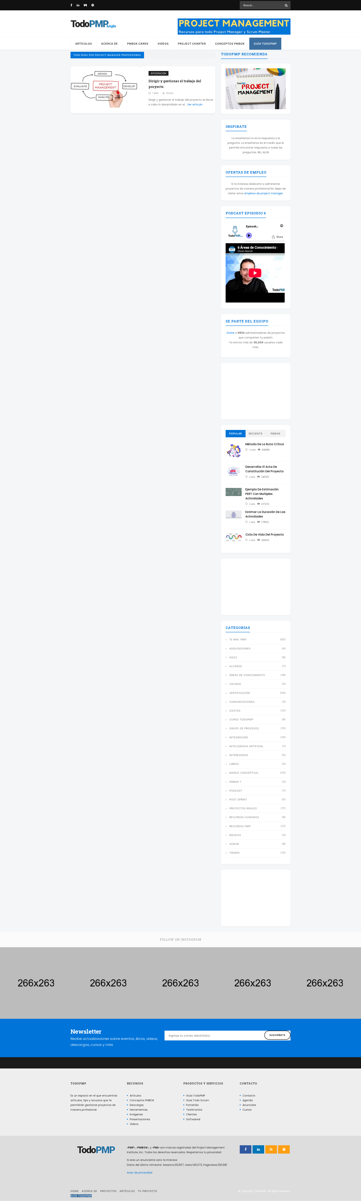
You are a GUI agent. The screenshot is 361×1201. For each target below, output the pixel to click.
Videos (163, 43)
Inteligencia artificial (246, 746)
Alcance (235, 666)
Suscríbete (277, 1035)
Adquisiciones (240, 648)
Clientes (191, 1114)
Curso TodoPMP (241, 719)
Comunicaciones (242, 701)
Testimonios (194, 1110)
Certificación (239, 692)
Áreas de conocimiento (247, 675)
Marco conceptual (244, 772)
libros (234, 763)
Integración (158, 73)
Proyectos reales (243, 808)
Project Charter (192, 43)
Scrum (234, 843)
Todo (89, 24)
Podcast (235, 790)
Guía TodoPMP (265, 43)
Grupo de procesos (244, 728)
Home (75, 1191)
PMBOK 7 (235, 781)
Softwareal (193, 1119)
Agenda (248, 1100)
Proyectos (108, 1191)
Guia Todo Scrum (197, 1100)
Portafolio (192, 1105)
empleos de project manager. (264, 193)
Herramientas (139, 1110)
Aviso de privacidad (139, 1172)
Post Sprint (238, 799)
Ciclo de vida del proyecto (264, 534)
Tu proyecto (147, 1191)
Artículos (83, 43)
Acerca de (109, 43)
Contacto (249, 1095)
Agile (233, 657)
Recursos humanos (244, 817)
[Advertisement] (256, 391)
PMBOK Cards (137, 43)
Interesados (238, 755)
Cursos (247, 1110)
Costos (234, 710)
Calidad (235, 683)
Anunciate (249, 1105)
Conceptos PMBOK (230, 43)
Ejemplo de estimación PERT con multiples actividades (262, 493)
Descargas (137, 1105)
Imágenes (136, 1114)
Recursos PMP (240, 826)
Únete (230, 333)
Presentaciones (140, 1119)
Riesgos (235, 835)
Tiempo (234, 852)
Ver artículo (194, 104)
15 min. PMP (237, 639)
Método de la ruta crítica (264, 444)
